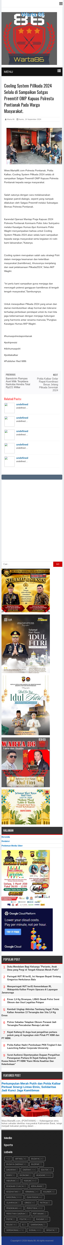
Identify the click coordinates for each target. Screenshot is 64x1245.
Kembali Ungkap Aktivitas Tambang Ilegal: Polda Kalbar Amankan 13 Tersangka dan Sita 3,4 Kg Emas (30, 1012)
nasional (11, 1197)
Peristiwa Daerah (15, 1213)
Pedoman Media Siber (12, 846)
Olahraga (11, 1202)
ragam (40, 1219)
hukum (27, 1180)
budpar (35, 1164)
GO (57, 564)
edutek (44, 1169)
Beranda (6, 837)
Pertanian (38, 1213)
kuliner (47, 1191)
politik (22, 1219)
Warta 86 (32, 14)
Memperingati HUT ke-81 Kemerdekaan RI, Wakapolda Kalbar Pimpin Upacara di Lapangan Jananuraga (30, 989)
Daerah (27, 1169)
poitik (9, 1219)
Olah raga (32, 1197)
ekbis (9, 1175)
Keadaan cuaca (14, 1186)
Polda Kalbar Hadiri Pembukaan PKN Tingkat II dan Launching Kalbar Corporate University (34, 1046)
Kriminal (29, 1191)
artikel (19, 1158)
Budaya (35, 1158)
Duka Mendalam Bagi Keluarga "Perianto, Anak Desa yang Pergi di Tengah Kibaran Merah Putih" (33, 968)
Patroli (44, 1202)
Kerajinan (36, 1186)
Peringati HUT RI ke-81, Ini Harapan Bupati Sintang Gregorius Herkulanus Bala (34, 978)
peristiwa (32, 1208)
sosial (32, 1230)
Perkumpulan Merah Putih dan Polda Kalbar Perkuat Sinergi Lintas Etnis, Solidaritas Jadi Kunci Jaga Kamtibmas (31, 1087)
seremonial (12, 1230)
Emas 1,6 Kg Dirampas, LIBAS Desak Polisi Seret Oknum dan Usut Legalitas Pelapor (33, 1001)
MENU (8, 71)
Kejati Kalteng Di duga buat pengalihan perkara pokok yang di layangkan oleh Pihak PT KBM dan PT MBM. (30, 1035)
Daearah (11, 1169)
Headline (40, 1175)
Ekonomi (24, 1175)
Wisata (50, 1230)
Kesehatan (12, 1191)
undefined (22, 404)
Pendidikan (11, 1208)
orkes (27, 1202)
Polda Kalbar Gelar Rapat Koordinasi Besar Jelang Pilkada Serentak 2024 (47, 384)
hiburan (10, 1180)
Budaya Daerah (14, 1164)
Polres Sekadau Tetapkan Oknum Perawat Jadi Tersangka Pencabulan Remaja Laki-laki (31, 1023)
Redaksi (6, 841)
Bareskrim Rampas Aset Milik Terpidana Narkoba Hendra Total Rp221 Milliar (18, 383)
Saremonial (37, 1224)
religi (9, 1224)
